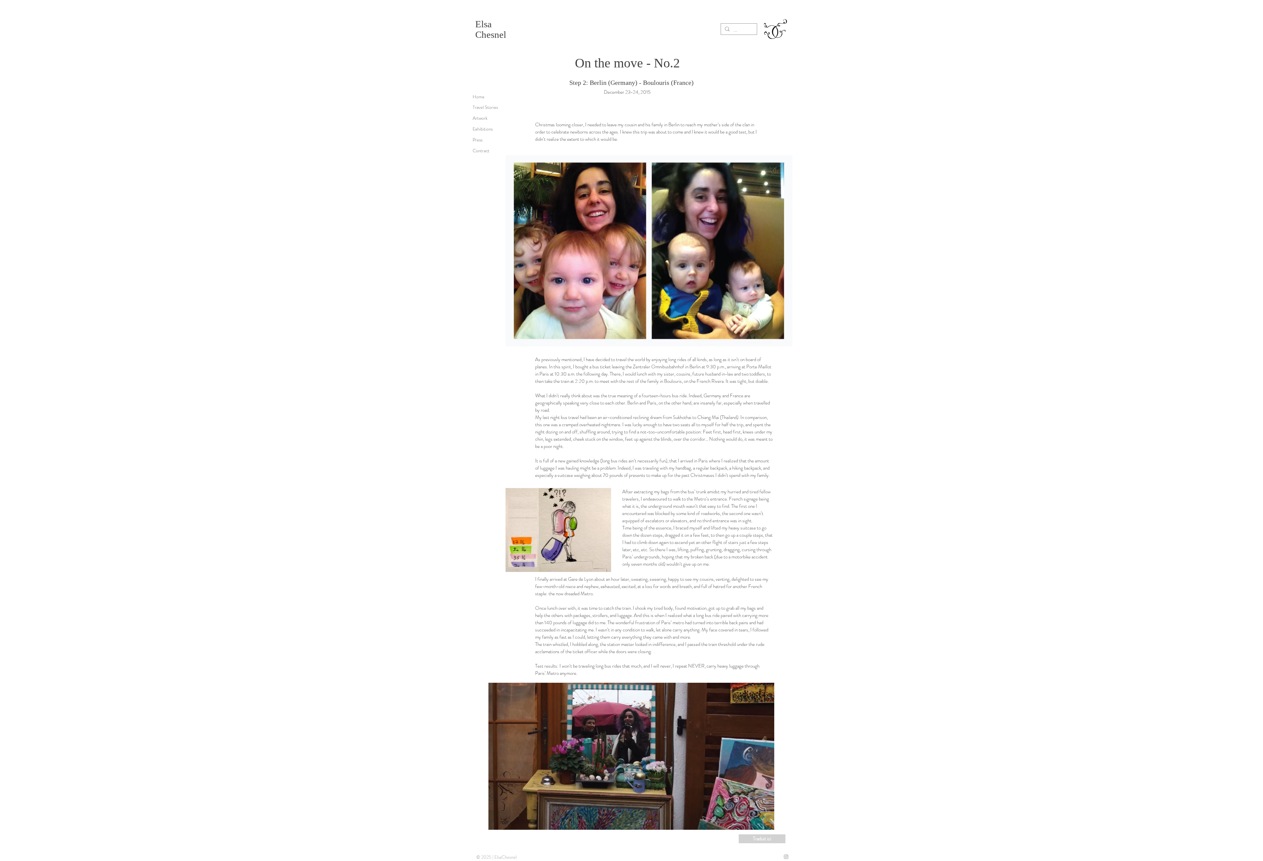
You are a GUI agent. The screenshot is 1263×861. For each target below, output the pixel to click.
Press (478, 139)
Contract (481, 150)
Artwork (480, 118)
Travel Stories (485, 107)
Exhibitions (483, 129)
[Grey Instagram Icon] (786, 857)
